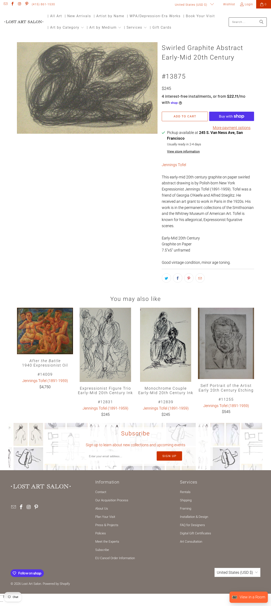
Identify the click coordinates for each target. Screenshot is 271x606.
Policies (100, 533)
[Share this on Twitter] (166, 278)
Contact (100, 492)
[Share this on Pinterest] (189, 278)
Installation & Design (194, 517)
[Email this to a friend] (200, 278)
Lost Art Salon (31, 584)
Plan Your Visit (105, 517)
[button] (66, 28)
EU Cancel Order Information (115, 558)
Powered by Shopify (56, 584)
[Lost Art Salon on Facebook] (12, 4)
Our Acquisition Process (111, 500)
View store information (183, 151)
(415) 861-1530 (43, 4)
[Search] (261, 22)
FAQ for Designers (192, 525)
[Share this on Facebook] (177, 278)
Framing (185, 508)
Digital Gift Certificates (195, 533)
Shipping (186, 500)
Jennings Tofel (174, 165)
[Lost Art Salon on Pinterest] (27, 4)
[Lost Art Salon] (23, 22)
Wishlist (228, 4)
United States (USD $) (191, 4)
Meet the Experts (107, 541)
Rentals (185, 492)
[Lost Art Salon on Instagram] (19, 4)
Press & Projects (106, 525)
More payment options (231, 127)
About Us (101, 508)
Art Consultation (191, 541)
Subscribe (102, 550)
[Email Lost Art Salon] (5, 4)
